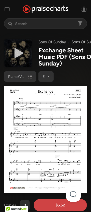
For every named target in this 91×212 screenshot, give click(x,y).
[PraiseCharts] (45, 9)
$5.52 (60, 205)
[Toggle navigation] (7, 9)
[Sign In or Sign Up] (84, 9)
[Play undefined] (18, 53)
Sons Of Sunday (52, 42)
